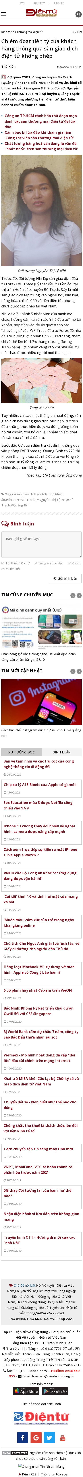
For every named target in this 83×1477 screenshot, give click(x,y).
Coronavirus (23, 1318)
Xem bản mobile (41, 1384)
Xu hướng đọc (21, 752)
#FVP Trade (26, 499)
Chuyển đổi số (25, 1291)
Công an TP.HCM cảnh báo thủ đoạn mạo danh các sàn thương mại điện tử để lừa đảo (41, 121)
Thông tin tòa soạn (55, 1474)
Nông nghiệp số (36, 1307)
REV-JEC (59, 3)
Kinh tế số (7, 32)
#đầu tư (48, 494)
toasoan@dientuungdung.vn (53, 1376)
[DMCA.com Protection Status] (15, 1452)
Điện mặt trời (47, 1291)
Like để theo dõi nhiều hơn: (42, 1404)
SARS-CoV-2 (45, 1313)
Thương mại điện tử (29, 32)
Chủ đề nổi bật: (24, 1285)
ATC (22, 3)
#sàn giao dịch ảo (27, 494)
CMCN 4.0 (40, 1318)
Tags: (9, 494)
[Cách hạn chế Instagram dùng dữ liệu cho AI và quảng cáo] (41, 708)
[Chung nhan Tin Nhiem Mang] (41, 1466)
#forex (11, 499)
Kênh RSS (28, 1474)
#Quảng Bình (20, 505)
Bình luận (62, 752)
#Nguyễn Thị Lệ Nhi (51, 499)
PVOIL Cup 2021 (61, 1318)
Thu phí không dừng (31, 1302)
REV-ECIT (39, 3)
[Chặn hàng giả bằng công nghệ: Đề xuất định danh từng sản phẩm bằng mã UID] (41, 632)
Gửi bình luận (67, 578)
